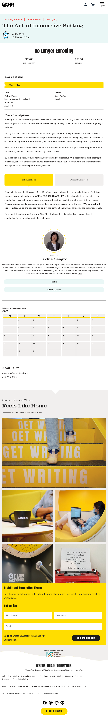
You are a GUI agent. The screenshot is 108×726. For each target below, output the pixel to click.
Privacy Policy (13, 676)
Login (6, 636)
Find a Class (54, 711)
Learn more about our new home (27, 412)
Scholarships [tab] (29, 180)
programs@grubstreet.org (15, 373)
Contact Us (79, 676)
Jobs (4, 676)
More (80, 273)
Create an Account (21, 636)
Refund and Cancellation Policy (16, 679)
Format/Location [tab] (79, 180)
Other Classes (54, 289)
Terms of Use (26, 676)
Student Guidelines (40, 676)
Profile (54, 282)
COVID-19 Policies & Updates (61, 676)
